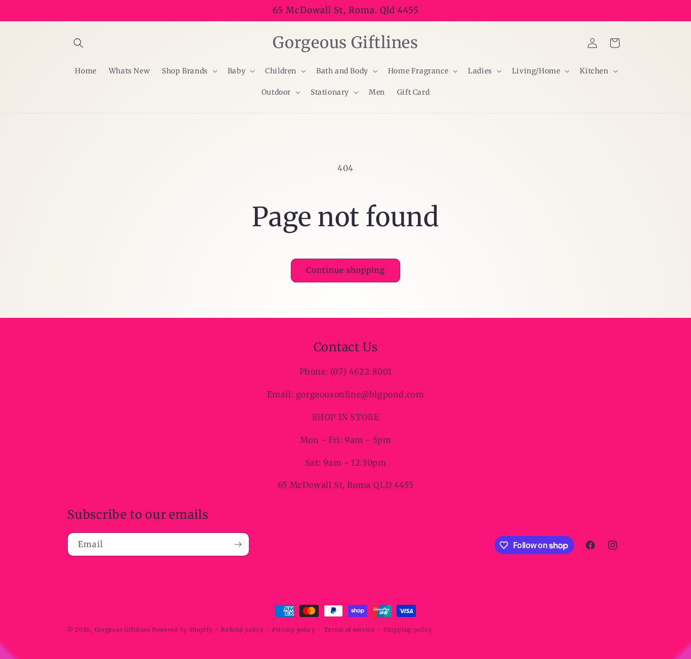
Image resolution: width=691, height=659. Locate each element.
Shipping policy (407, 629)
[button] (78, 43)
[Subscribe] (238, 544)
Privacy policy (293, 629)
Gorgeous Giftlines (123, 629)
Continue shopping (345, 270)
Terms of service (349, 629)
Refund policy (242, 629)
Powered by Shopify (182, 629)
